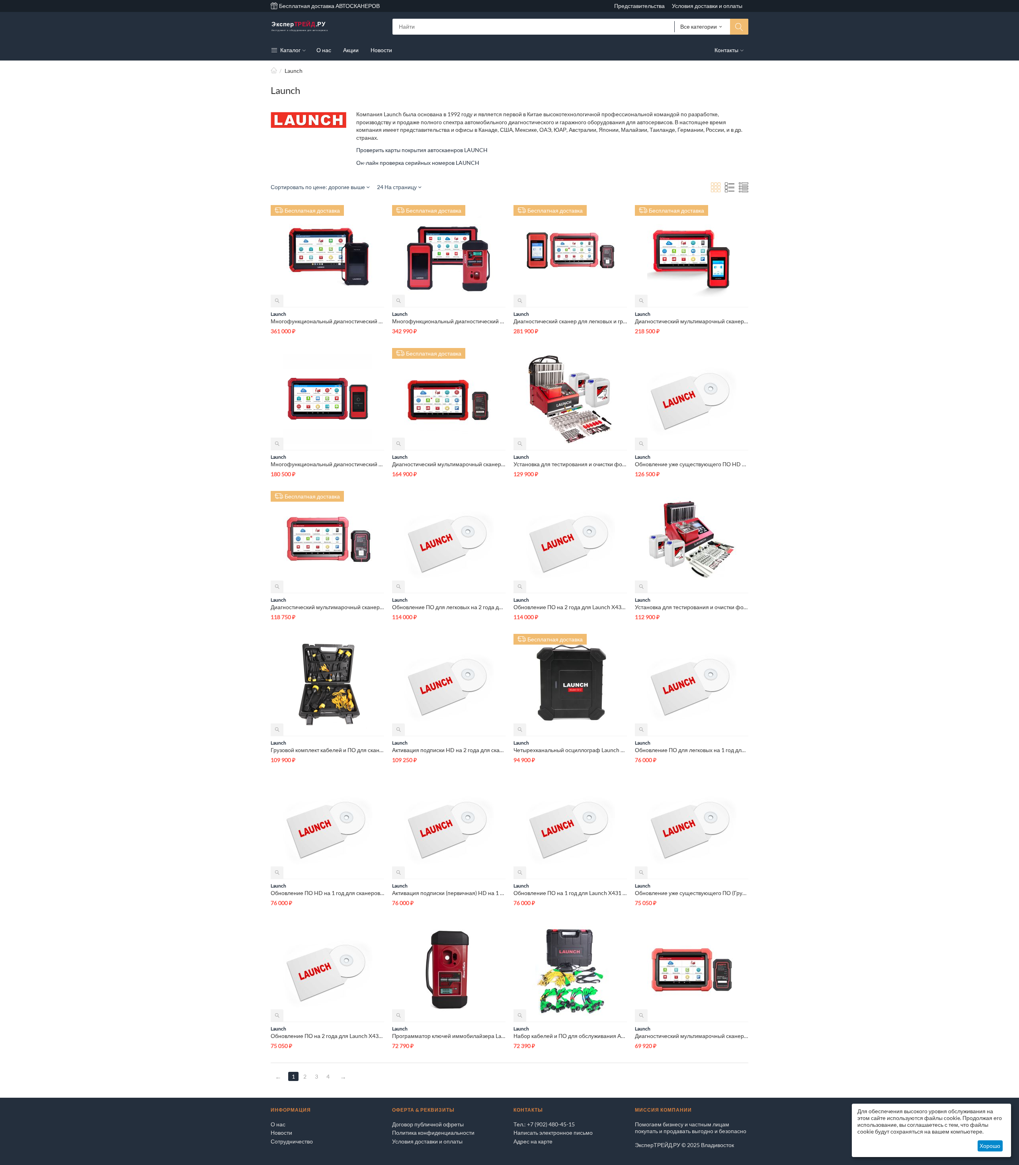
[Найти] (739, 27)
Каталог (290, 50)
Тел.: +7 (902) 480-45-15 (544, 1124)
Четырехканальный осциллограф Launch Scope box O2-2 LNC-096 (570, 750)
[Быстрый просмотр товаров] (277, 301)
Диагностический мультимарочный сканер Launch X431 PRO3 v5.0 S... (449, 464)
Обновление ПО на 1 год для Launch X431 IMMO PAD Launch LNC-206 (570, 892)
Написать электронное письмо (553, 1132)
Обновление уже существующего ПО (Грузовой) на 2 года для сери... (691, 892)
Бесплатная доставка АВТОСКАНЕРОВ (329, 5)
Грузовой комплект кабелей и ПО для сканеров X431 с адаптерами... (327, 750)
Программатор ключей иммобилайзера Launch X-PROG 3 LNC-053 (449, 1035)
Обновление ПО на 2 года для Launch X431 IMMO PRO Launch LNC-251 (327, 1035)
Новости (281, 1132)
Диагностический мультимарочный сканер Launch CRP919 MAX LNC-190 (691, 1035)
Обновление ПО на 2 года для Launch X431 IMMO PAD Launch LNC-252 (570, 607)
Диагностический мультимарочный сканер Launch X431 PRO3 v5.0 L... (691, 321)
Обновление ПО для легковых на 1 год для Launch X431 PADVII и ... (691, 750)
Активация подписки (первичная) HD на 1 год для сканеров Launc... (449, 892)
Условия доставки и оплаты (707, 5)
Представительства (639, 5)
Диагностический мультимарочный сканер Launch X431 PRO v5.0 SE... (327, 607)
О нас (278, 1124)
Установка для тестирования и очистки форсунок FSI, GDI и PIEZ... (570, 464)
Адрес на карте (532, 1141)
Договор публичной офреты (428, 1124)
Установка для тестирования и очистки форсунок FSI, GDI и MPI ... (691, 607)
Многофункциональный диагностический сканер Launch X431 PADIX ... (327, 321)
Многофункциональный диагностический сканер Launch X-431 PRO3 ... (327, 464)
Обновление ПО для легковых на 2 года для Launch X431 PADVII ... (449, 607)
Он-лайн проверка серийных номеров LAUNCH (417, 162)
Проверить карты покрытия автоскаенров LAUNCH (422, 150)
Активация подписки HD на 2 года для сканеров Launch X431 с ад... (449, 750)
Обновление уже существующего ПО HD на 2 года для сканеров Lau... (691, 464)
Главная (274, 70)
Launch (278, 314)
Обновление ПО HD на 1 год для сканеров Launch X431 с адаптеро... (327, 892)
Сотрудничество (292, 1141)
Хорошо (990, 1145)
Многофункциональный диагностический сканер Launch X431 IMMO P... (449, 321)
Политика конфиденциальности (433, 1132)
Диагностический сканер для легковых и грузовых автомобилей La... (570, 321)
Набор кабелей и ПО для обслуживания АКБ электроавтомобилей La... (570, 1035)
